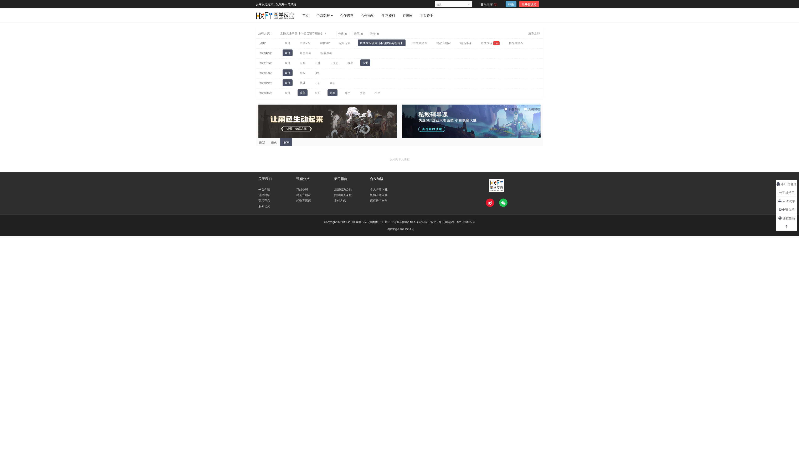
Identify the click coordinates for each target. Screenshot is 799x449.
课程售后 (786, 218)
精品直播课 (516, 43)
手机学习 (787, 192)
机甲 (377, 93)
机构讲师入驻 (378, 195)
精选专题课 (303, 195)
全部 (287, 43)
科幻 (317, 93)
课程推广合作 (378, 200)
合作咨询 (347, 15)
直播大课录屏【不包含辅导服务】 (302, 33)
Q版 (317, 73)
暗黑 (357, 33)
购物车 (490, 4)
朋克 (362, 93)
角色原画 (305, 53)
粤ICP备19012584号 (400, 229)
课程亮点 (264, 200)
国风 (302, 63)
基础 (302, 83)
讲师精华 (264, 195)
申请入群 (787, 209)
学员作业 (426, 15)
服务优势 (264, 206)
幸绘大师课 (420, 43)
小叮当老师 (787, 184)
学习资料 (388, 15)
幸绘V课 (305, 43)
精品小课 (466, 43)
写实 (302, 73)
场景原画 (326, 53)
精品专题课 (443, 43)
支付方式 (340, 200)
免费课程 (534, 109)
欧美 (350, 63)
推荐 (286, 142)
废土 (347, 93)
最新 (262, 142)
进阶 (317, 83)
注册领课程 (529, 4)
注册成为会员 (343, 189)
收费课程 (514, 109)
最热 (274, 142)
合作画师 (367, 15)
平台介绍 (264, 189)
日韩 (317, 63)
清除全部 (534, 33)
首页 (305, 15)
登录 (511, 4)
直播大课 (489, 43)
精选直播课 (303, 200)
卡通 (341, 33)
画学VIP (324, 43)
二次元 (334, 63)
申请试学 (786, 201)
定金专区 (345, 43)
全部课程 (323, 15)
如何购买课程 (343, 195)
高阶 (332, 83)
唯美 (373, 33)
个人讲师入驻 (378, 189)
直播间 (408, 15)
